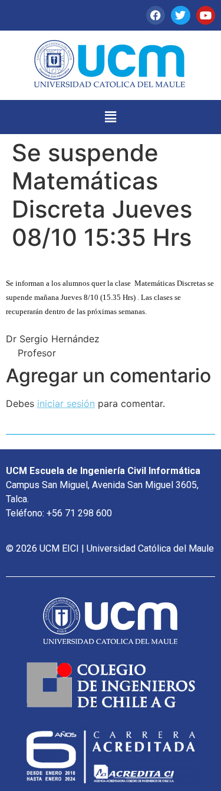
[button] (110, 117)
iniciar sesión (66, 403)
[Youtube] (205, 15)
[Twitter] (180, 15)
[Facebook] (155, 15)
